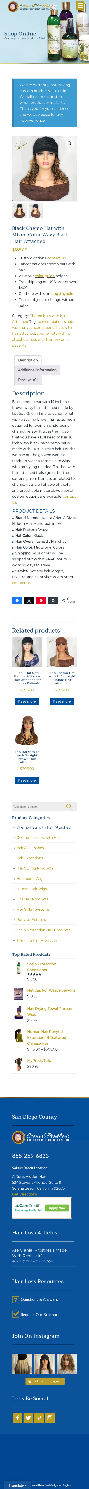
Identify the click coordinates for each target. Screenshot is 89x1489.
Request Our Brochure (40, 1315)
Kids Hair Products (32, 899)
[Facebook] (17, 1421)
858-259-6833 (30, 1156)
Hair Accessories (30, 848)
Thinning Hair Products (36, 940)
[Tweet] (29, 600)
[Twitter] (28, 1421)
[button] (69, 143)
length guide (61, 294)
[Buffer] (53, 600)
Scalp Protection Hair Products (43, 930)
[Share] (17, 600)
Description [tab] (28, 360)
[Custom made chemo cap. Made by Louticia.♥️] (44, 1364)
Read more (27, 701)
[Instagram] (50, 1421)
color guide (45, 276)
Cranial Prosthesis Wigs (31, 6)
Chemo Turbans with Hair (38, 838)
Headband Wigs (30, 879)
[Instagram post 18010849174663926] (22, 1364)
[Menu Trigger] (80, 5)
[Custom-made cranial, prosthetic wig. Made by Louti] (67, 1364)
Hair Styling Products (34, 868)
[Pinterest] (39, 1421)
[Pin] (41, 600)
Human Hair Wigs (31, 889)
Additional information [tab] (37, 370)
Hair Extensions (29, 858)
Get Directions (24, 1194)
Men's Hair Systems (32, 909)
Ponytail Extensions (33, 920)
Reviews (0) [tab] (28, 380)
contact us (56, 258)
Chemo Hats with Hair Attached (43, 827)
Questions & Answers (39, 1300)
